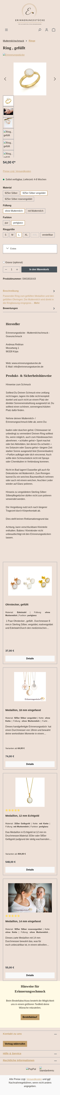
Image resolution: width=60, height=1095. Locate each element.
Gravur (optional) (14, 262)
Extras (13, 248)
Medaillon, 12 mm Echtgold (22, 815)
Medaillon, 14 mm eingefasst (23, 921)
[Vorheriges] (5, 79)
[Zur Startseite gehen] (30, 14)
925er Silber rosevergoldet (18, 199)
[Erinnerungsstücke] (30, 55)
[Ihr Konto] (46, 30)
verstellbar (47, 235)
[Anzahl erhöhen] (17, 269)
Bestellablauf (30, 1017)
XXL (36, 235)
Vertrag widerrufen (15, 1044)
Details (30, 658)
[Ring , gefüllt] (30, 79)
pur (6, 223)
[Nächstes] (55, 79)
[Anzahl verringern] (6, 269)
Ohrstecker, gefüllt (16, 604)
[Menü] (6, 30)
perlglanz (18, 223)
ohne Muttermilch (14, 211)
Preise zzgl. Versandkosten (17, 171)
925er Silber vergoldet (34, 193)
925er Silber (11, 193)
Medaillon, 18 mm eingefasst (23, 710)
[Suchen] (39, 30)
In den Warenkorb (39, 269)
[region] (30, 110)
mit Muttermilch (35, 211)
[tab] (29, 297)
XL (26, 235)
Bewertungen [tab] (10, 308)
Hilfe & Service (12, 1053)
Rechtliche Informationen (18, 1060)
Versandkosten (34, 1079)
